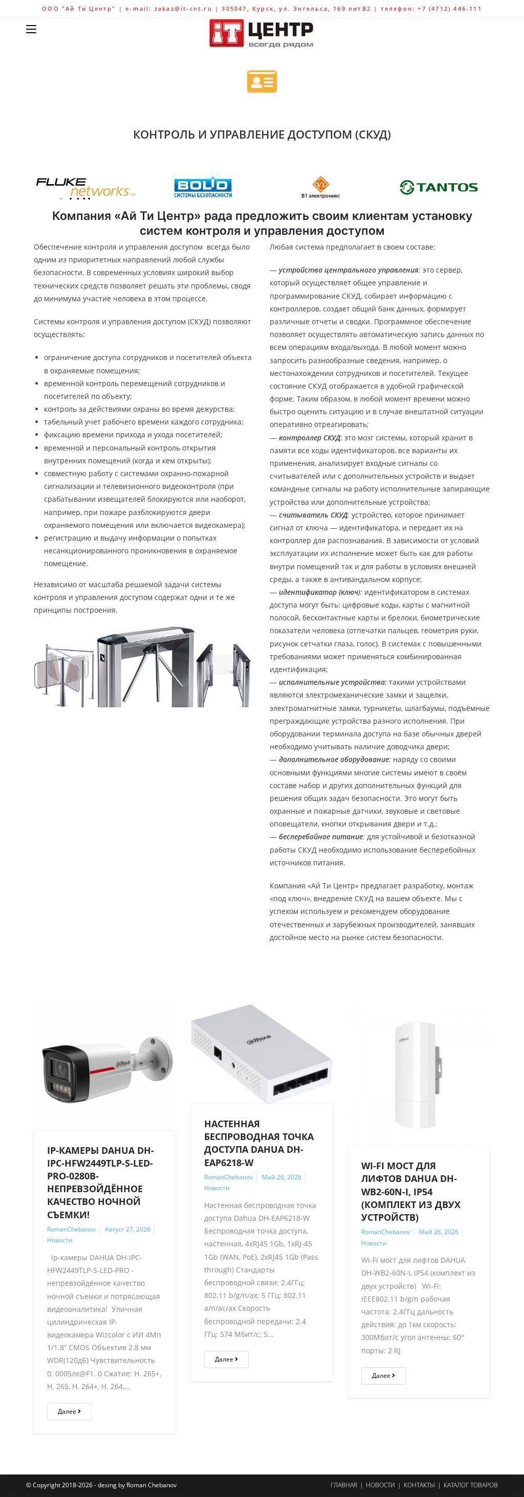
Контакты (419, 1485)
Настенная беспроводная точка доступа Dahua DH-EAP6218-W (259, 1143)
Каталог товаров (471, 1485)
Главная (344, 1485)
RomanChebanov (71, 1229)
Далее (68, 1411)
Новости (60, 1240)
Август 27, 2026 (127, 1229)
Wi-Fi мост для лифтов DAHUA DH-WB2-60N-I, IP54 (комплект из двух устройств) (411, 1191)
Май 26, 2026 (281, 1177)
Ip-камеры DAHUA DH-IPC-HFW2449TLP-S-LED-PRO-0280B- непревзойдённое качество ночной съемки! (100, 1182)
